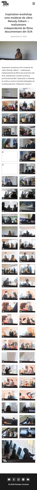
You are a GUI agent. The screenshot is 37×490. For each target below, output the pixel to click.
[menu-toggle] (33, 3)
